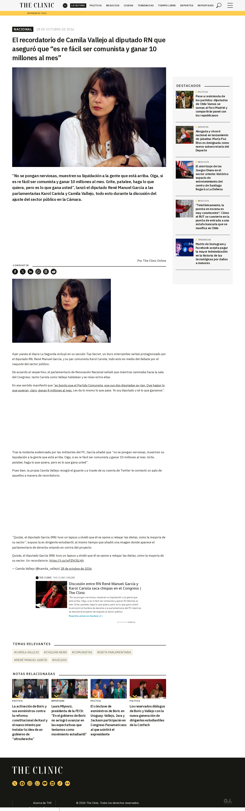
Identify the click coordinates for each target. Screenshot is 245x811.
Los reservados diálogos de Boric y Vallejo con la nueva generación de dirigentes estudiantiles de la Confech (147, 715)
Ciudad (128, 5)
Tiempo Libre (167, 5)
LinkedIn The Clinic (52, 783)
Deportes (186, 5)
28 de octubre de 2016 (76, 569)
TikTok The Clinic (59, 783)
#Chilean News (55, 652)
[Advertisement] (89, 421)
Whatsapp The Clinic (37, 783)
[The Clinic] (37, 5)
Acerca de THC (42, 803)
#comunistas (82, 652)
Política (96, 5)
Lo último (78, 5)
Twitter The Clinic (14, 783)
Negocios (112, 5)
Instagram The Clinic (29, 783)
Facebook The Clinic (22, 783)
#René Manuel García (30, 660)
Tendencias (146, 5)
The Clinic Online (154, 261)
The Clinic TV (44, 783)
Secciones (230, 5)
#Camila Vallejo (26, 652)
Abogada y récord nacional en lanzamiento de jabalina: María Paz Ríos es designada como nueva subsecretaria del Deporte (212, 140)
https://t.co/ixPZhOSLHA (66, 561)
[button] (15, 271)
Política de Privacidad (42, 808)
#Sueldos (59, 660)
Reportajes (206, 5)
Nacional (23, 29)
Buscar (218, 5)
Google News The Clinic (67, 783)
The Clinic (65, 5)
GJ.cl (227, 802)
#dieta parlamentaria (114, 652)
